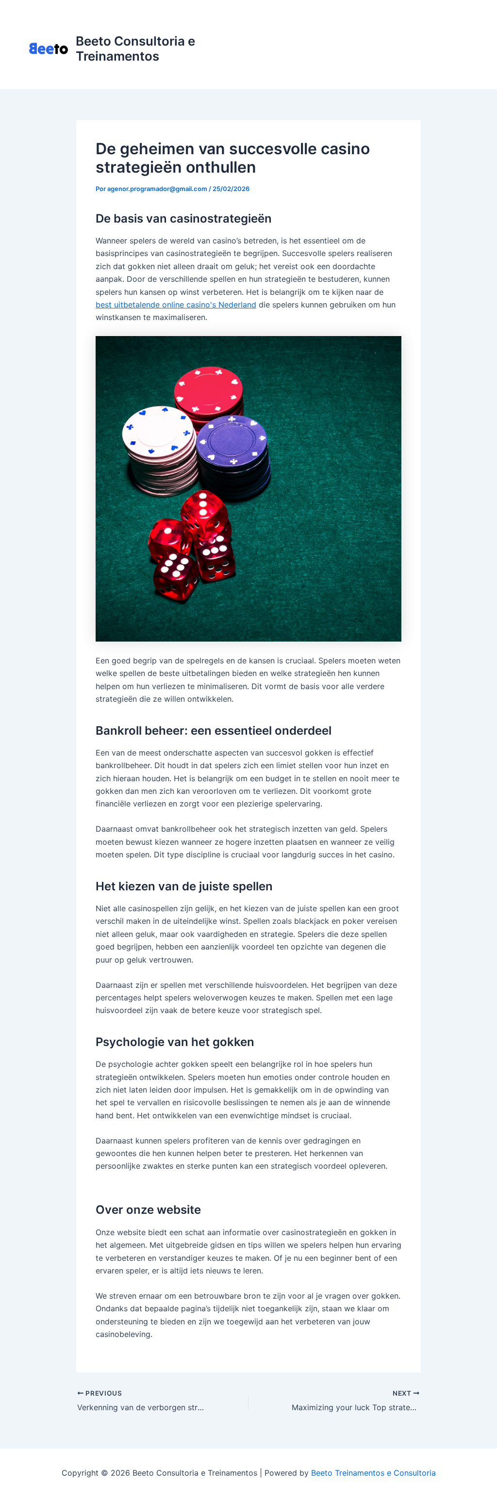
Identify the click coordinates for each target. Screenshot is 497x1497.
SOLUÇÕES (357, 28)
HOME (309, 28)
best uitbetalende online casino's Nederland (176, 304)
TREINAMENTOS (422, 28)
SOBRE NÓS (319, 67)
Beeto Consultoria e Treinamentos (135, 48)
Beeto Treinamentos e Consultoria (373, 1473)
